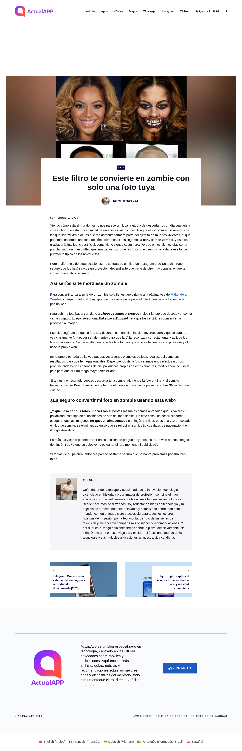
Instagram (168, 11)
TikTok (184, 11)
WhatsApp (149, 11)
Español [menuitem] (197, 741)
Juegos (133, 11)
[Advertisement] (121, 49)
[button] (224, 11)
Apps (104, 11)
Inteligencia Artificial (206, 11)
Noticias (90, 11)
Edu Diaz (132, 200)
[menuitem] (52, 741)
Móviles (118, 11)
